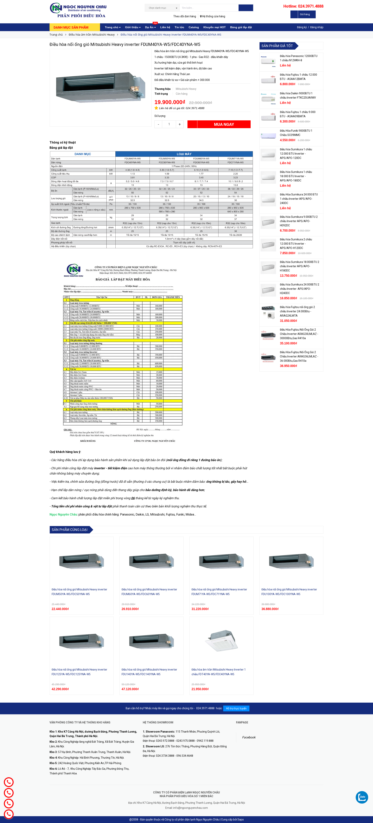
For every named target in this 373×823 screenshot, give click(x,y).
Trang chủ (112, 27)
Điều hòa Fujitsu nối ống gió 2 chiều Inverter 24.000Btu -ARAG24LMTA (297, 311)
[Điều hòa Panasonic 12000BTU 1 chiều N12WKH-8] (268, 61)
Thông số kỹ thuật (63, 142)
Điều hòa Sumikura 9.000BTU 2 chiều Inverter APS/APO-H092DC (299, 221)
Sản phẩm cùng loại (69, 530)
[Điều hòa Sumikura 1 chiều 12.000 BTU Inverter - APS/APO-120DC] (268, 155)
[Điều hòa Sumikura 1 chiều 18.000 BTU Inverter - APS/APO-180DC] (268, 177)
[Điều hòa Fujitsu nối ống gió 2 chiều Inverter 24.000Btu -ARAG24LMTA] (268, 312)
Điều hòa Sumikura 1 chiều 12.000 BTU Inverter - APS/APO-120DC (296, 153)
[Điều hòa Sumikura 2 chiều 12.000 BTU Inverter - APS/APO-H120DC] (268, 245)
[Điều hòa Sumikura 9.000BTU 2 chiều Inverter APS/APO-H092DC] (268, 222)
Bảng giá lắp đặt (241, 27)
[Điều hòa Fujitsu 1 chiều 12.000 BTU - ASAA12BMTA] (268, 80)
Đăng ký (302, 27)
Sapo (240, 819)
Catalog (194, 27)
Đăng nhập (316, 27)
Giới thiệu (132, 27)
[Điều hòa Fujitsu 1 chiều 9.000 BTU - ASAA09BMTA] (268, 117)
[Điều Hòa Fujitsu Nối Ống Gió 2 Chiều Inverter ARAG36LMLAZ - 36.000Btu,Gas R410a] (268, 358)
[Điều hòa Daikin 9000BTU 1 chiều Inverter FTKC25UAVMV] (268, 99)
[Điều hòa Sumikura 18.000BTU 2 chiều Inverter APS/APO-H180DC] (268, 267)
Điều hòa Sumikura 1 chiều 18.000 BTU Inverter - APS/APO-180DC (296, 176)
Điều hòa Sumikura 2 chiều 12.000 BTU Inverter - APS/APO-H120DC (296, 244)
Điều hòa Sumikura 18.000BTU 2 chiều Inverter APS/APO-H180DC (299, 266)
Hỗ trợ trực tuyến (236, 708)
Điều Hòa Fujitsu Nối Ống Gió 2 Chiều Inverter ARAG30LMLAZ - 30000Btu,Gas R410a (299, 334)
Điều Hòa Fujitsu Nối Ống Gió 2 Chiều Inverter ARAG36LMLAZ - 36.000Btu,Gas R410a (299, 356)
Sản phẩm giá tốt (277, 46)
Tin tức (179, 27)
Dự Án (151, 26)
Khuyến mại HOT (214, 27)
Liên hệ (165, 27)
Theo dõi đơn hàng (184, 16)
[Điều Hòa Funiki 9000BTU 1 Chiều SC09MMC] (268, 136)
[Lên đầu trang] (366, 790)
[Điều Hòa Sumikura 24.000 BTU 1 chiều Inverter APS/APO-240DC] (268, 200)
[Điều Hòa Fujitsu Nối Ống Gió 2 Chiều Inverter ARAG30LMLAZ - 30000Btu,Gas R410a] (268, 335)
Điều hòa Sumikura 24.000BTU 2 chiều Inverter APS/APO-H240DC (299, 289)
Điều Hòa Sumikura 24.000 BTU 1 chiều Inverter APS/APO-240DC (299, 199)
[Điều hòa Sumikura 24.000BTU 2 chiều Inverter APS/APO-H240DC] (268, 290)
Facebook (248, 737)
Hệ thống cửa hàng (213, 16)
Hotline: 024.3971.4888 (303, 6)
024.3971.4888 (195, 108)
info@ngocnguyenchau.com (190, 807)
